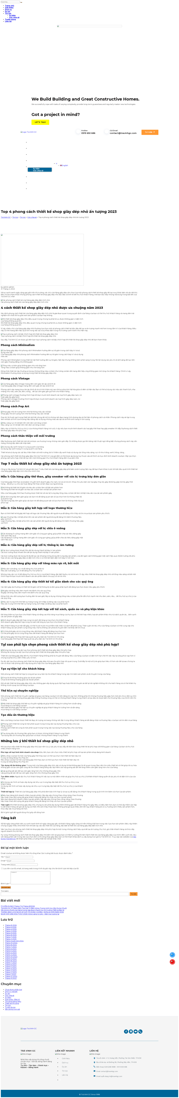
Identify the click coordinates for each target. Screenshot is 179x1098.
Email (4, 861)
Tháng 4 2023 (11, 969)
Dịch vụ (8, 10)
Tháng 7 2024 (11, 947)
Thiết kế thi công (12, 1003)
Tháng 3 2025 (10, 939)
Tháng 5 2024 (10, 951)
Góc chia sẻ (14, 17)
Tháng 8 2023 (11, 961)
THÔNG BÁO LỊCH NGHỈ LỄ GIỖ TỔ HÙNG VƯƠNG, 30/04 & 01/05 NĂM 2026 (32, 912)
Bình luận (5, 884)
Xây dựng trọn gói (12, 1009)
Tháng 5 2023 (10, 967)
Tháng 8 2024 (11, 945)
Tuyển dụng (10, 19)
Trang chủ (9, 6)
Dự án (7, 12)
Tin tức (8, 13)
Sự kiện (12, 15)
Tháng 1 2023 (10, 974)
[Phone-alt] (140, 1031)
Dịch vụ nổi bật (11, 992)
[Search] (21, 2)
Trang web (5, 865)
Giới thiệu (9, 8)
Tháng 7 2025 (10, 937)
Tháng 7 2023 (11, 963)
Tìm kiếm (5, 891)
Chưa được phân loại (13, 990)
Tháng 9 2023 (11, 959)
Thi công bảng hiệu (13, 1001)
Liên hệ (8, 21)
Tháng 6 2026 (10, 927)
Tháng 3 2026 (10, 931)
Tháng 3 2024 (11, 955)
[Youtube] (136, 1031)
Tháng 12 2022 (11, 976)
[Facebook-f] (126, 1031)
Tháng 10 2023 (11, 957)
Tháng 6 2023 (10, 965)
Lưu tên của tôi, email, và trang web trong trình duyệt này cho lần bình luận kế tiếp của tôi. (41, 869)
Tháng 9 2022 (11, 978)
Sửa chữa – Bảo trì (12, 999)
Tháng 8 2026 (11, 925)
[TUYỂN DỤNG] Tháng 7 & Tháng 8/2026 (18, 906)
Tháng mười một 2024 (14, 941)
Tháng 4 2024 (11, 953)
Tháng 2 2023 (11, 972)
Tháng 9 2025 (10, 933)
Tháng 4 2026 (10, 929)
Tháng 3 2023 (11, 970)
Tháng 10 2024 (11, 943)
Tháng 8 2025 (11, 935)
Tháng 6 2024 (10, 949)
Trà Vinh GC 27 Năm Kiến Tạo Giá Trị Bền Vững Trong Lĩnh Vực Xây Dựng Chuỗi (34, 908)
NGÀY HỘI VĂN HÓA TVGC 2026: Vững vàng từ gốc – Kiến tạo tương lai (30, 914)
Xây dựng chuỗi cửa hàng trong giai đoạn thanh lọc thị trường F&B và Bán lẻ (32, 910)
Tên (3, 857)
